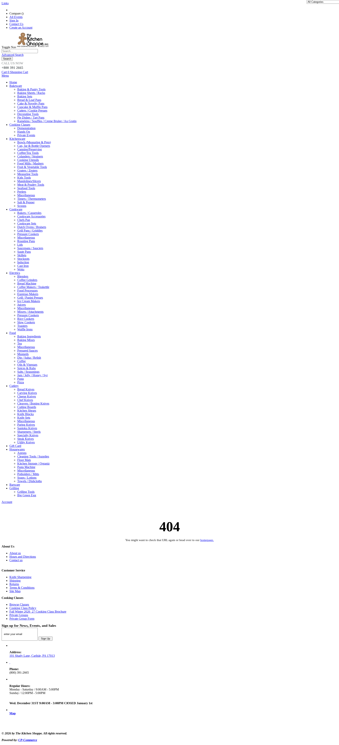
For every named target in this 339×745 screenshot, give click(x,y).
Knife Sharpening (20, 577)
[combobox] (20, 51)
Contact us (16, 560)
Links (5, 3)
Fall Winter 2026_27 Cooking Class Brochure (37, 611)
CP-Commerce (27, 740)
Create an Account (20, 27)
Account (7, 502)
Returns (14, 584)
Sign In (13, 20)
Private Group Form (21, 618)
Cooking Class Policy (22, 608)
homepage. (207, 540)
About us (15, 553)
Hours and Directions (22, 556)
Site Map (15, 591)
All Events (16, 17)
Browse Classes (19, 604)
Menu (5, 75)
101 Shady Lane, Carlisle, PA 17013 (32, 655)
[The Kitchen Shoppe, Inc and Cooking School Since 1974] (33, 47)
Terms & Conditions (22, 587)
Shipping (15, 580)
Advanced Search (13, 54)
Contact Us (16, 24)
